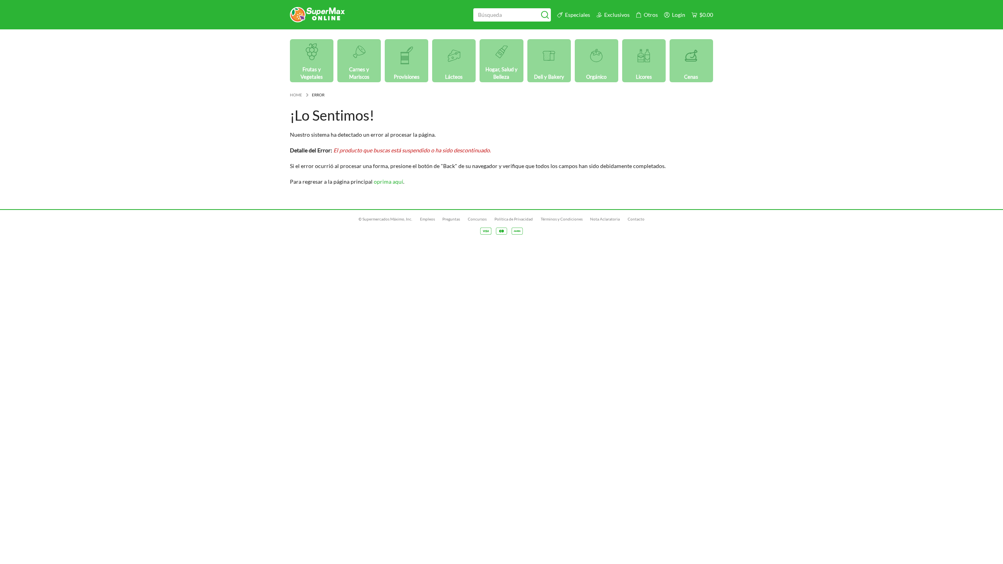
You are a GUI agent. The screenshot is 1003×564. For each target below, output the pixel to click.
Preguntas (451, 219)
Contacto (636, 219)
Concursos (477, 219)
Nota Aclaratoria (605, 219)
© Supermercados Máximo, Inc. (385, 219)
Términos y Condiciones (562, 219)
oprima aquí (388, 181)
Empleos (427, 219)
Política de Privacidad (513, 219)
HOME (296, 94)
